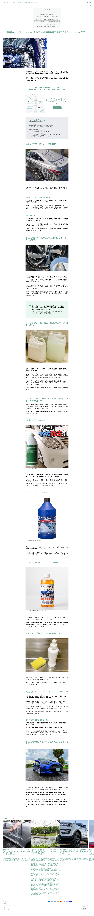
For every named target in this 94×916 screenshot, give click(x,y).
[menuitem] (34, 2)
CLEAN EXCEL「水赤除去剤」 (31, 468)
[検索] (90, 5)
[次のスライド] (90, 857)
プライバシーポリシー (7, 905)
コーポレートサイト (7, 909)
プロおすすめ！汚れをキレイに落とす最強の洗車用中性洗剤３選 (47, 21)
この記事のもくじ (47, 12)
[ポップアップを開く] (84, 906)
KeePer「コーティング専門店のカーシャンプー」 (37, 610)
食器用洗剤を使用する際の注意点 (37, 135)
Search (4, 901)
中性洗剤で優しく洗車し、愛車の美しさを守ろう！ (47, 26)
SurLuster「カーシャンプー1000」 (34, 540)
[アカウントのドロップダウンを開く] (87, 2)
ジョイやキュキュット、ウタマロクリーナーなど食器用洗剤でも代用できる (46, 134)
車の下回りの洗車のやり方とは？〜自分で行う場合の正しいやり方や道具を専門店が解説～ (48, 312)
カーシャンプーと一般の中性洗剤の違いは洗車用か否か (47, 19)
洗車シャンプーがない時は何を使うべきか (47, 24)
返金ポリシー (5, 907)
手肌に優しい (33, 124)
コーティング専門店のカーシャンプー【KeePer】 (41, 131)
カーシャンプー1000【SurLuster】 (38, 130)
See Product (57, 107)
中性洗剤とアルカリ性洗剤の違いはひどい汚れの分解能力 (47, 16)
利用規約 (4, 903)
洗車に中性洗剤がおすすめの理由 (47, 14)
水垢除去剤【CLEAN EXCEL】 (35, 129)
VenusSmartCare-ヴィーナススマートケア (13, 914)
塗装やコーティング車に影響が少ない (38, 123)
